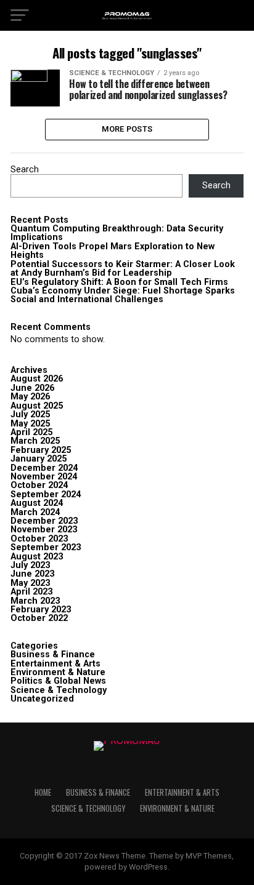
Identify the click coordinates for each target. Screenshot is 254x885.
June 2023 (32, 574)
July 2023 (30, 565)
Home (43, 792)
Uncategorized (42, 699)
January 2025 (38, 459)
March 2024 (35, 512)
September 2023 (45, 547)
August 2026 (36, 379)
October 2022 (39, 618)
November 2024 (43, 476)
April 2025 (31, 432)
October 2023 (39, 539)
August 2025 (36, 406)
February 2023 (40, 609)
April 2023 (31, 592)
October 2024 (39, 485)
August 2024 (36, 503)
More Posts (127, 129)
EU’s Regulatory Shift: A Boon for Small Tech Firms (119, 282)
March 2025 (35, 441)
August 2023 (36, 556)
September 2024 (45, 494)
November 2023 (43, 529)
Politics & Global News (58, 681)
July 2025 (30, 414)
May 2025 (30, 423)
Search (24, 169)
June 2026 (32, 388)
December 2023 (44, 521)
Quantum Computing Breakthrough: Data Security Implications (116, 232)
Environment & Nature (57, 672)
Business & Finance (52, 654)
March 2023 (35, 601)
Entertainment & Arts (55, 664)
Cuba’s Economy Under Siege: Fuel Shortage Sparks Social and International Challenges (122, 295)
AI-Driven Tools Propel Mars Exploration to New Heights (112, 250)
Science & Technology (58, 690)
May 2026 (30, 396)
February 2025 (40, 450)
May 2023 (30, 583)
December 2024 (44, 468)
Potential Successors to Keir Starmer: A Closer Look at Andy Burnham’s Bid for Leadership (122, 268)
